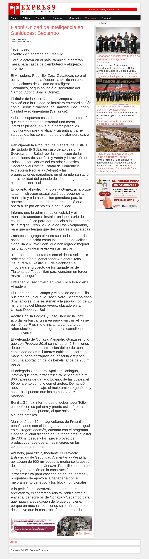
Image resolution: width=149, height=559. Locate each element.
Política (26, 18)
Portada (14, 18)
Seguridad (41, 18)
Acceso (13, 541)
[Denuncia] (118, 192)
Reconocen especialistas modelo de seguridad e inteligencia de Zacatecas (117, 75)
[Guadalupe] (51, 525)
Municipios (90, 18)
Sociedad (74, 18)
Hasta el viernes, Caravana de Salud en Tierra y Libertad (116, 169)
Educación (57, 18)
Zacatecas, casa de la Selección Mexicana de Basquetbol (114, 122)
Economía (107, 18)
